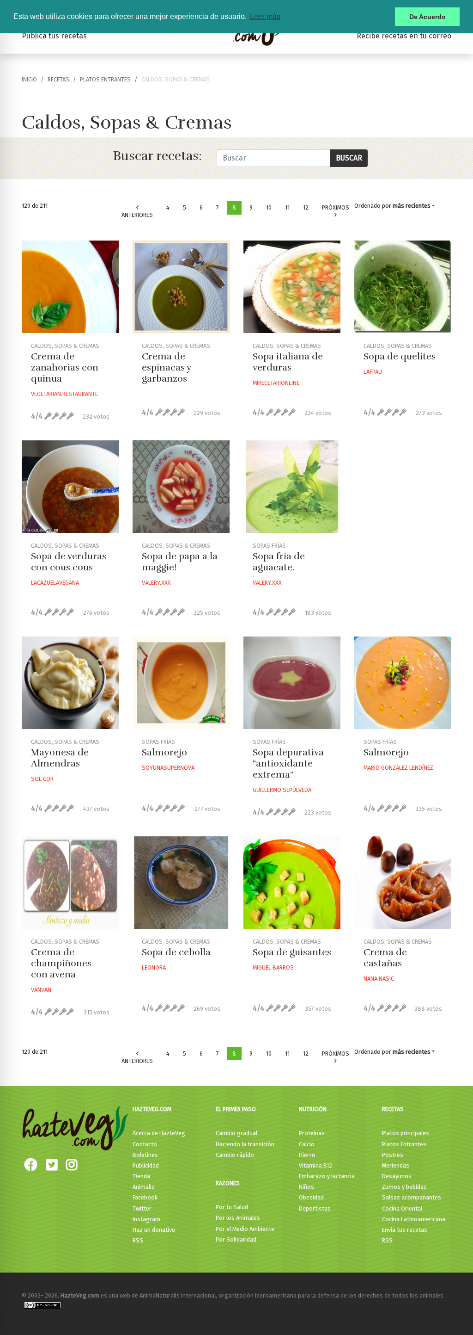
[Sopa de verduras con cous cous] (70, 486)
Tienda (141, 1176)
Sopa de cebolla (176, 952)
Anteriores (137, 214)
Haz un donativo (154, 1229)
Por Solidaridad (236, 1239)
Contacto (145, 1144)
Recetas (393, 1109)
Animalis (144, 1186)
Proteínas (312, 1133)
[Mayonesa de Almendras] (70, 683)
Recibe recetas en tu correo (404, 35)
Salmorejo (164, 752)
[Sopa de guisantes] (291, 882)
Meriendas (395, 1165)
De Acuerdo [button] (427, 16)
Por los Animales (238, 1217)
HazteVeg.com (152, 1109)
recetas (58, 79)
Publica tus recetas (54, 35)
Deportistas (315, 1208)
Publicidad (146, 1165)
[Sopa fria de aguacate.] (291, 486)
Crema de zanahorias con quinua (64, 367)
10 (269, 207)
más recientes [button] (412, 205)
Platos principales (405, 1133)
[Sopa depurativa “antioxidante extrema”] (291, 683)
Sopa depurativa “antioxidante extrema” (288, 763)
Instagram (146, 1219)
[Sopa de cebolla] (181, 882)
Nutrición (313, 1109)
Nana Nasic (379, 978)
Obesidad (311, 1197)
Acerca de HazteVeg (159, 1133)
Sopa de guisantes (292, 952)
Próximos (335, 207)
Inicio (29, 79)
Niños (306, 1186)
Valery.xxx (156, 582)
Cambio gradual (236, 1133)
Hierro (307, 1154)
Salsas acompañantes (411, 1197)
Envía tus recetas (404, 1229)
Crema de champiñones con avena (61, 963)
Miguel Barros (273, 967)
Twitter (142, 1208)
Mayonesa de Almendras (60, 758)
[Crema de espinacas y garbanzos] (181, 287)
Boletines (145, 1154)
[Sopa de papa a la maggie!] (181, 486)
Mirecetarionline (276, 382)
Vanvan (41, 989)
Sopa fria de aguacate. (279, 561)
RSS (138, 1240)
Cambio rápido (235, 1154)
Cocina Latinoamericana (413, 1219)
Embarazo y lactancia (327, 1176)
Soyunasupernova (168, 767)
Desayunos (397, 1176)
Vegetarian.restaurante (64, 393)
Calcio (307, 1144)
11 (287, 207)
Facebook (145, 1197)
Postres (392, 1154)
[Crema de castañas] (402, 882)
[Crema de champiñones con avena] (70, 882)
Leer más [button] (265, 16)
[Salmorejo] (181, 683)
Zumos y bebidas (404, 1186)
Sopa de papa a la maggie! (180, 561)
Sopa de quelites (400, 356)
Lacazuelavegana (55, 582)
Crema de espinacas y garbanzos (166, 367)
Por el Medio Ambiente (245, 1228)
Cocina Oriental (402, 1208)
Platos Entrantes (105, 79)
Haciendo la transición (245, 1144)
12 (306, 207)
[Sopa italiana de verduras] (291, 287)
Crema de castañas (385, 957)
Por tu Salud (232, 1207)
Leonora (154, 967)
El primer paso (236, 1109)
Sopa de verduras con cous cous (68, 561)
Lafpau (373, 371)
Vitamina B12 (315, 1165)
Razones (228, 1183)
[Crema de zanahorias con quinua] (70, 287)
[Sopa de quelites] (402, 287)
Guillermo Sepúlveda (282, 789)
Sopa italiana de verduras (288, 362)
